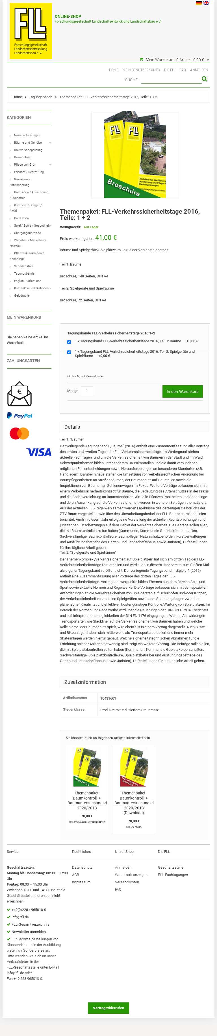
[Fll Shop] (31, 28)
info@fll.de (20, 917)
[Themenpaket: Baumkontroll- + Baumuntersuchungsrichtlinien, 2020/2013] (87, 767)
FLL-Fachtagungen (173, 875)
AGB (75, 875)
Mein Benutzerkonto (141, 70)
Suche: (131, 80)
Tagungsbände (41, 97)
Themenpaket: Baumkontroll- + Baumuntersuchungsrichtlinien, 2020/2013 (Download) (141, 803)
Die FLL (169, 70)
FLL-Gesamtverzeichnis (30, 924)
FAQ (183, 70)
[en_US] (206, 3)
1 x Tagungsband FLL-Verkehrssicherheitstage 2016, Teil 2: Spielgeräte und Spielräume (135, 353)
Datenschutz (82, 867)
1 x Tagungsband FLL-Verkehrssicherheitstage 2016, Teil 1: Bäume (136, 341)
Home (113, 70)
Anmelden (199, 70)
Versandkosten (94, 376)
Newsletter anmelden (29, 932)
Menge (72, 391)
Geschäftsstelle (170, 867)
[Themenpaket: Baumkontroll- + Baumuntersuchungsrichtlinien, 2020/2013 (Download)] (133, 767)
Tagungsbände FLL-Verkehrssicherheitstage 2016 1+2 (111, 333)
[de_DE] (199, 3)
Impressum (81, 882)
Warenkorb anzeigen (131, 875)
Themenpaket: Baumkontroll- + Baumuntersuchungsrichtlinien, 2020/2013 (95, 800)
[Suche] (205, 79)
